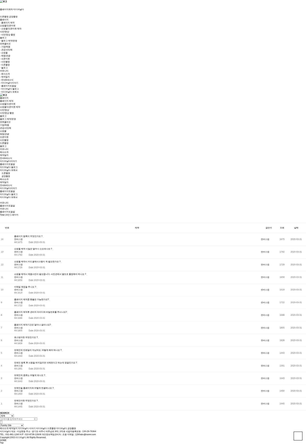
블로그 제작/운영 (8, 119)
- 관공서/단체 (6, 50)
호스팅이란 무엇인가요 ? (26, 337)
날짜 (296, 228)
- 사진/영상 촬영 (7, 34)
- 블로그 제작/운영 (8, 40)
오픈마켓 (4, 137)
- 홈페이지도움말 (8, 86)
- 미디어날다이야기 (9, 83)
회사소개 (4, 152)
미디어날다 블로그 (9, 167)
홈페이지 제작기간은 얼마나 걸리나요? (33, 325)
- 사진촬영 (5, 62)
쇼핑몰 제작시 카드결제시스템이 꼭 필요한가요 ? (37, 261)
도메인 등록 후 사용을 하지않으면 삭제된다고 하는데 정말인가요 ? (46, 362)
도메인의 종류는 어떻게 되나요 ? (30, 375)
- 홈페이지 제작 (7, 22)
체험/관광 (4, 134)
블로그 (3, 146)
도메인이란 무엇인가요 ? (26, 400)
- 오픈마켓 (5, 59)
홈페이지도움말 (7, 164)
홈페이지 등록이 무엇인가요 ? (28, 236)
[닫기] (1, 422)
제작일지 (4, 155)
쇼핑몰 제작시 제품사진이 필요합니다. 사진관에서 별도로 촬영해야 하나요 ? (50, 274)
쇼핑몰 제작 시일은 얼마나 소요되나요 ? (33, 249)
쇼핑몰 (3, 131)
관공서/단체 (5, 128)
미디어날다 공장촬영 (66, 428)
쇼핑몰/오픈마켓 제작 (10, 107)
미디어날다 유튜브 (9, 170)
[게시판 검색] (3, 219)
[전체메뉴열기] (1, 4)
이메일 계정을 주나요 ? (25, 287)
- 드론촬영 (5, 65)
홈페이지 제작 (6, 101)
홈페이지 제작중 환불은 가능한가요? (31, 299)
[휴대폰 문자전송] (1, 6)
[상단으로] (298, 436)
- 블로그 (4, 68)
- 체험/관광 (5, 56)
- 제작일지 (5, 77)
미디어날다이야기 (8, 161)
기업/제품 (4, 125)
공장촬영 (13, 16)
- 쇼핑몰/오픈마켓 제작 (10, 28)
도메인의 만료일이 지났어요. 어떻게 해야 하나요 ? (38, 350)
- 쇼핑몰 (4, 53)
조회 (282, 228)
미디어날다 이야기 (27, 428)
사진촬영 (4, 140)
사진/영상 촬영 (7, 113)
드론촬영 (4, 16)
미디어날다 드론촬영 (46, 428)
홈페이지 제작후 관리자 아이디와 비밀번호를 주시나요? (40, 312)
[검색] (36, 419)
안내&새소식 (6, 158)
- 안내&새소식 (6, 80)
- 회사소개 (5, 74)
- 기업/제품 (5, 47)
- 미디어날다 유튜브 (9, 92)
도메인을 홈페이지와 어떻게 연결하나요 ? (34, 388)
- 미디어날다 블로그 (9, 89)
